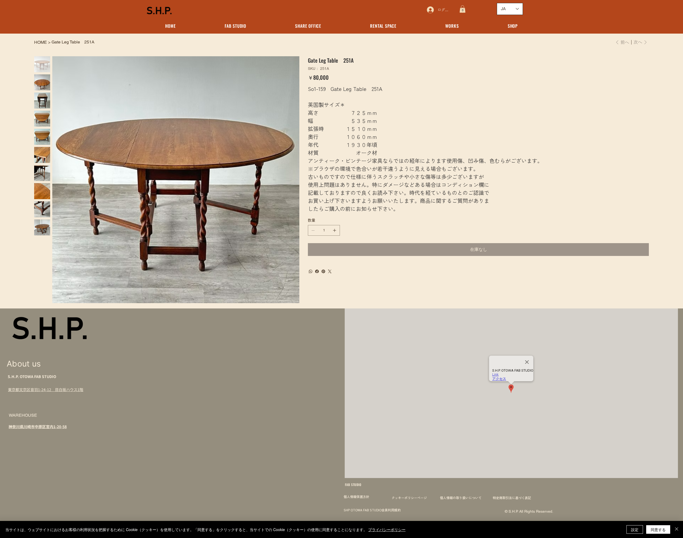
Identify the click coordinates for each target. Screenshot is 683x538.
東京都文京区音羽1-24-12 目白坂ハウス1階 (45, 389)
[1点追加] (334, 230)
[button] (462, 9)
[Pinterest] (323, 271)
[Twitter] (329, 271)
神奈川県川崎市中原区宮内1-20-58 (38, 426)
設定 (634, 529)
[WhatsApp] (310, 271)
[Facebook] (317, 271)
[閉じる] (676, 529)
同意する (658, 529)
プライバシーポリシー (387, 529)
